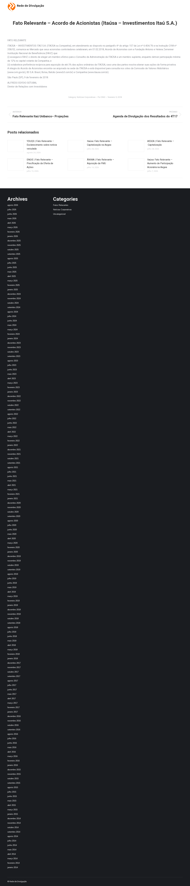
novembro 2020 (14, 507)
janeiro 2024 (12, 338)
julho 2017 (11, 685)
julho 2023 (11, 365)
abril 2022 (11, 432)
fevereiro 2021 (13, 494)
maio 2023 (11, 374)
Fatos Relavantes (60, 205)
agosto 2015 (12, 787)
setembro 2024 (13, 307)
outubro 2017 (13, 672)
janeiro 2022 (12, 445)
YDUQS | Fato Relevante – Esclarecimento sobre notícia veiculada (42, 145)
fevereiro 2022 (13, 441)
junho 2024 (12, 321)
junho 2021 (12, 476)
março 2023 (12, 383)
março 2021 (12, 489)
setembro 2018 (13, 623)
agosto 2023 (12, 361)
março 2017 (12, 703)
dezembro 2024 (14, 294)
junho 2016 (12, 743)
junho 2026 (12, 214)
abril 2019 (11, 592)
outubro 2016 (13, 725)
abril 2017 (11, 698)
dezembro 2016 (14, 716)
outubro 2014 (13, 827)
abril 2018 (11, 645)
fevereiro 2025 (13, 285)
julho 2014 (11, 841)
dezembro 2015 (14, 770)
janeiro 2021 (12, 498)
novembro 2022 (14, 401)
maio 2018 (11, 641)
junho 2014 (12, 845)
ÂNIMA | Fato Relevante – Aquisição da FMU (100, 161)
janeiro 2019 (12, 605)
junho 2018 (12, 636)
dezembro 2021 (14, 449)
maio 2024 (11, 325)
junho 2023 (12, 369)
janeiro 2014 (12, 867)
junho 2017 (12, 690)
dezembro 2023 (14, 343)
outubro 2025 (13, 249)
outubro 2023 (13, 352)
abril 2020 (11, 538)
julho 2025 (11, 263)
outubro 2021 (13, 458)
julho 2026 (11, 209)
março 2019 (12, 596)
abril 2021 (11, 485)
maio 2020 (11, 534)
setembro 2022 (13, 409)
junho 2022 (12, 423)
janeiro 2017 (12, 712)
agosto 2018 (12, 627)
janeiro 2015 (12, 814)
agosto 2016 (12, 734)
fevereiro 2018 (13, 654)
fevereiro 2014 (13, 863)
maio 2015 (11, 801)
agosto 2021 (12, 467)
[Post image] (15, 146)
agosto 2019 (12, 574)
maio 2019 (11, 587)
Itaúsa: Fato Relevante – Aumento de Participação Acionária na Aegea (160, 163)
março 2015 (12, 810)
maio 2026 (11, 218)
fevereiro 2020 (13, 547)
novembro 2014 (14, 823)
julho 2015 (11, 792)
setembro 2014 (13, 832)
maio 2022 (11, 427)
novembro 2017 (14, 667)
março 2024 (12, 329)
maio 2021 (11, 481)
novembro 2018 (14, 614)
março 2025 (12, 281)
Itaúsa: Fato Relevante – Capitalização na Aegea (99, 143)
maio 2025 (11, 272)
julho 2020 (11, 525)
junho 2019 (12, 583)
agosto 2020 (12, 521)
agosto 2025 (12, 258)
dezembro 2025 (14, 241)
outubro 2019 (13, 565)
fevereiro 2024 (13, 334)
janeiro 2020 (12, 552)
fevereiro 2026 (13, 232)
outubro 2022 (13, 405)
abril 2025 (11, 276)
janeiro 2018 (12, 658)
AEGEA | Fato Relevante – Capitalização (160, 143)
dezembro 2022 (14, 396)
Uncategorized (59, 214)
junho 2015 (12, 796)
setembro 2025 (13, 254)
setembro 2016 (13, 730)
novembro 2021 (14, 454)
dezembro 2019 (14, 556)
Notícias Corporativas (86, 97)
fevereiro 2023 (13, 387)
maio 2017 (11, 694)
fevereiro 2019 (13, 601)
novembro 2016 (14, 721)
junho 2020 (12, 529)
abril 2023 (11, 378)
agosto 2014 (12, 836)
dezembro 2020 (14, 503)
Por (101, 97)
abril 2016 (11, 752)
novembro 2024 (14, 298)
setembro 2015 (13, 783)
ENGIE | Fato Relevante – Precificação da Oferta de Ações (40, 163)
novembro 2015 (14, 774)
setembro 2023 (13, 356)
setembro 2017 (13, 676)
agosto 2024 (12, 312)
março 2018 (12, 649)
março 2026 (12, 227)
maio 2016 (11, 747)
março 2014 (12, 858)
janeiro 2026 (12, 236)
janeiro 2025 (12, 289)
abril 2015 (11, 805)
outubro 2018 (13, 618)
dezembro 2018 (14, 609)
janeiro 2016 (12, 765)
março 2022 (12, 436)
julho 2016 (11, 738)
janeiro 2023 (12, 392)
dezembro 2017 (14, 663)
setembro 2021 (13, 463)
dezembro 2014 (14, 818)
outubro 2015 (13, 778)
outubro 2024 (13, 303)
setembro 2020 (13, 516)
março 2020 (12, 543)
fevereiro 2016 (13, 761)
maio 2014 (11, 850)
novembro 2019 (14, 561)
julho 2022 (11, 418)
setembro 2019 (13, 569)
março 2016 (12, 756)
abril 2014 (11, 854)
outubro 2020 (13, 512)
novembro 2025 (14, 245)
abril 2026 (11, 223)
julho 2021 (11, 472)
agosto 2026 (12, 205)
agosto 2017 (12, 681)
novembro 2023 (14, 347)
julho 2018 (11, 632)
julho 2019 (11, 578)
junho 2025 (12, 267)
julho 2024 (11, 316)
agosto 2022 (12, 414)
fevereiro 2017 (13, 707)
